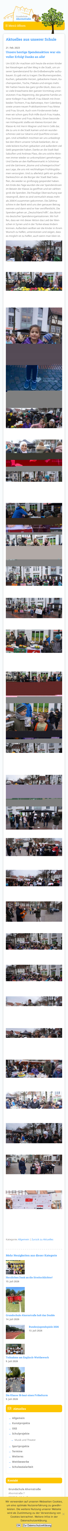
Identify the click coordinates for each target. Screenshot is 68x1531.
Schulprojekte (20, 1433)
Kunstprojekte (21, 1423)
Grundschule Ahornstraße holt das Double (30, 1315)
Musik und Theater (25, 1440)
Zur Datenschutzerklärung (37, 1525)
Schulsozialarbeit (22, 1467)
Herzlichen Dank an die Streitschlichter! (29, 1277)
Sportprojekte (20, 1446)
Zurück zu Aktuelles (42, 1239)
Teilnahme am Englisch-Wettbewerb (27, 1357)
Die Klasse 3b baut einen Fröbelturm (27, 1395)
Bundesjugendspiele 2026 (44, 1326)
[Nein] (63, 1514)
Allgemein (23, 1239)
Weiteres (17, 1456)
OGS (14, 1428)
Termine (17, 1451)
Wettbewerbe (20, 1461)
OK (18, 1525)
